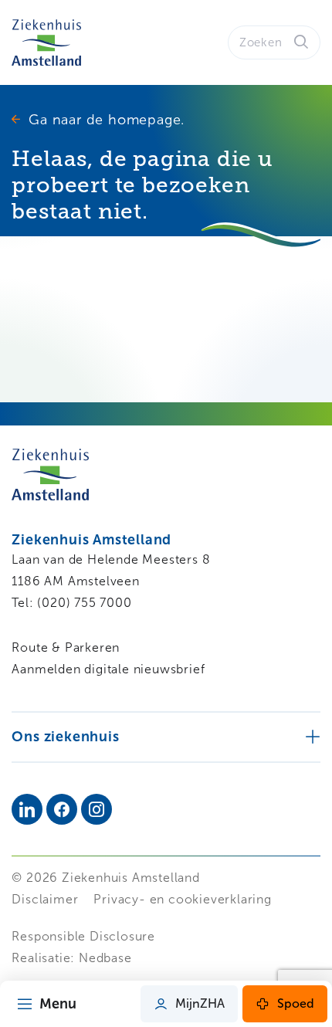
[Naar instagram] (96, 809)
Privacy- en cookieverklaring (182, 899)
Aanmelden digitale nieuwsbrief (108, 669)
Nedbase (105, 958)
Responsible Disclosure (83, 936)
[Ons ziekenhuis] (166, 736)
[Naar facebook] (61, 809)
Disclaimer (45, 899)
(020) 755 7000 (84, 602)
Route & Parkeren (66, 647)
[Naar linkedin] (27, 809)
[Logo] (46, 42)
